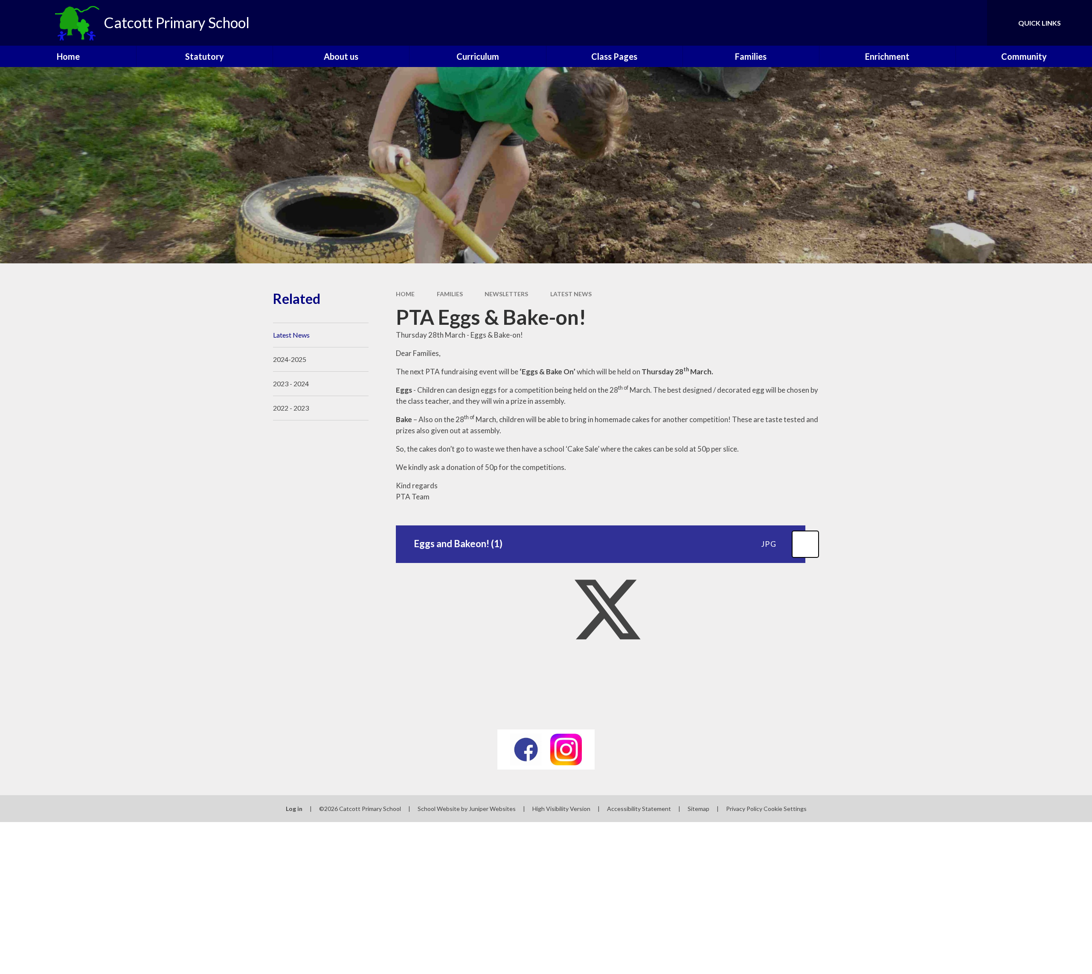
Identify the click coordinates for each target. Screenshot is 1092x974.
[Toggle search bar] (972, 23)
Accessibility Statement (639, 808)
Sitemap (698, 808)
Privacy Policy (744, 808)
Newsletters (506, 293)
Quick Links (1039, 23)
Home (405, 293)
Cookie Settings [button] (785, 808)
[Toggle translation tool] (942, 23)
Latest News (571, 293)
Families (450, 293)
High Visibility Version (561, 808)
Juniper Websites (492, 808)
